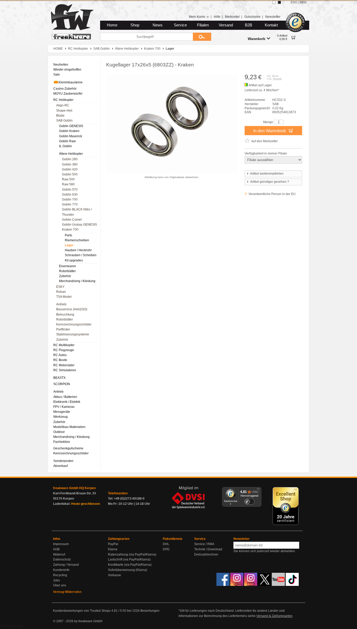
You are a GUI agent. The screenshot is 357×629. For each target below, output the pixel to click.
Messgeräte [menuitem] (61, 412)
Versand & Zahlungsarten (274, 616)
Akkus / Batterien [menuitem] (65, 397)
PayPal (113, 544)
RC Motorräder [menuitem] (63, 365)
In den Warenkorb (270, 131)
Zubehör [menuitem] (65, 276)
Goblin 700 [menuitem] (70, 199)
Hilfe (217, 17)
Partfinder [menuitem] (63, 329)
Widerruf (59, 554)
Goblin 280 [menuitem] (70, 159)
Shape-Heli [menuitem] (64, 110)
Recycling (60, 575)
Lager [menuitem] (69, 245)
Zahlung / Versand (66, 565)
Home (112, 25)
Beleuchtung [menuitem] (65, 314)
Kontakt (271, 25)
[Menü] (258, 490)
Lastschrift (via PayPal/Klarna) (129, 559)
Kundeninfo (61, 570)
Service (180, 25)
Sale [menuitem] (56, 74)
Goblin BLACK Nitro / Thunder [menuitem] (77, 212)
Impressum (61, 544)
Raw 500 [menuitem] (68, 179)
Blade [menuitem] (60, 115)
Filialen (203, 25)
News (158, 25)
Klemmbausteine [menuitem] (71, 82)
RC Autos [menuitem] (60, 355)
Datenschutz (62, 559)
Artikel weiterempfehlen (267, 173)
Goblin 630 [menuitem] (70, 194)
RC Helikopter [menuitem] (63, 100)
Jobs (56, 580)
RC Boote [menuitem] (60, 360)
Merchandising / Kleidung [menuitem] (77, 281)
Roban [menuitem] (61, 292)
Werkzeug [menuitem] (60, 417)
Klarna (112, 549)
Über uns (59, 585)
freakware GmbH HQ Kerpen (74, 488)
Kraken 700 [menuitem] (70, 229)
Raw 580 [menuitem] (68, 184)
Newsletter (272, 17)
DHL (166, 544)
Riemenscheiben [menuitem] (77, 240)
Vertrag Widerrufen (67, 592)
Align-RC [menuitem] (62, 105)
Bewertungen (149, 611)
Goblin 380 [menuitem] (70, 164)
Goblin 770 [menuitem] (70, 204)
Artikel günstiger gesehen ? (269, 182)
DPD (166, 549)
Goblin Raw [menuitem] (67, 141)
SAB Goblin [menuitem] (64, 120)
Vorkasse (114, 575)
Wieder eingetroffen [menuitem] (67, 69)
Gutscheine (252, 17)
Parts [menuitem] (68, 235)
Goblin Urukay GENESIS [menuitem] (79, 224)
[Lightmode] (273, 2)
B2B (248, 25)
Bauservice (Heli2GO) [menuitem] (71, 309)
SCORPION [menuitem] (61, 384)
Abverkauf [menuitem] (60, 466)
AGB (56, 549)
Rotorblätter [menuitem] (67, 271)
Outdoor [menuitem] (59, 432)
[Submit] (202, 37)
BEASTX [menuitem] (59, 378)
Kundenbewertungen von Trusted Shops (82, 611)
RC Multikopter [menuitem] (63, 345)
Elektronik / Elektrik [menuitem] (66, 402)
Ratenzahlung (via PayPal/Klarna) (132, 554)
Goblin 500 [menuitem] (70, 174)
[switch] (249, 502)
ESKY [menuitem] (60, 287)
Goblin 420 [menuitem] (70, 169)
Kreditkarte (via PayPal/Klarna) (130, 565)
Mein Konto (197, 17)
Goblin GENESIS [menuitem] (71, 126)
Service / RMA (204, 544)
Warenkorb (256, 39)
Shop (134, 25)
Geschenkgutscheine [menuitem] (68, 448)
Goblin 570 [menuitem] (70, 189)
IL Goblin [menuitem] (65, 146)
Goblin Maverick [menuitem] (70, 136)
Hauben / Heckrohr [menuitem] (78, 250)
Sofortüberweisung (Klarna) (127, 570)
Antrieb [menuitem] (61, 304)
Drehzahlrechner (206, 554)
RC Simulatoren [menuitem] (64, 370)
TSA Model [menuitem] (64, 297)
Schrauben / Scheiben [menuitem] (80, 255)
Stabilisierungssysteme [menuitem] (72, 334)
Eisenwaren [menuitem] (67, 266)
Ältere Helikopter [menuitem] (71, 154)
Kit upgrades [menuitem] (74, 260)
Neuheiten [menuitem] (60, 64)
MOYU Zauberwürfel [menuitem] (67, 93)
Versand (226, 25)
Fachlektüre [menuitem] (61, 442)
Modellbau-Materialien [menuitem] (69, 427)
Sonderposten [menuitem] (63, 461)
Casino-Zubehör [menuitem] (65, 88)
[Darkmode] (279, 2)
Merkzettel (232, 17)
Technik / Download (208, 549)
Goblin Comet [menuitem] (72, 219)
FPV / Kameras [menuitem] (63, 407)
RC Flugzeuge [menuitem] (63, 350)
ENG (294, 2)
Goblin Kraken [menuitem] (69, 131)
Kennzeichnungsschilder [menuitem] (73, 324)
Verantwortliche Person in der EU (272, 194)
